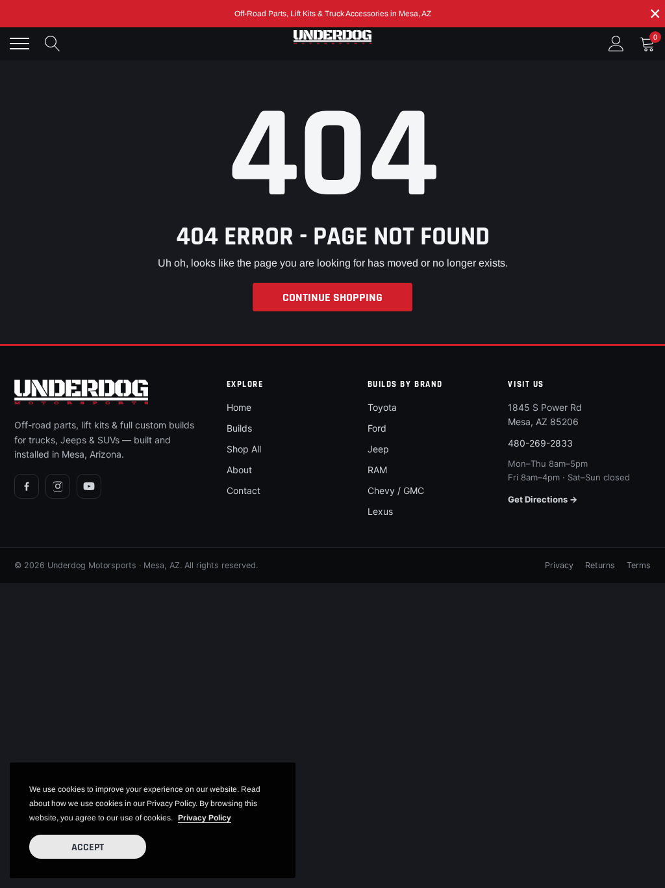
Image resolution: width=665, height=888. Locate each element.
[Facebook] (26, 486)
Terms (639, 565)
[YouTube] (89, 486)
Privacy (559, 565)
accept (87, 847)
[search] (52, 43)
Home (239, 407)
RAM (377, 469)
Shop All (244, 448)
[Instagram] (57, 486)
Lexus (380, 511)
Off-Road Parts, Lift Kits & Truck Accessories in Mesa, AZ (332, 13)
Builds (239, 428)
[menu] (19, 43)
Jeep (378, 448)
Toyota (382, 407)
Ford (377, 428)
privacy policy (204, 817)
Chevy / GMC (396, 490)
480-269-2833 (540, 443)
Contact (243, 490)
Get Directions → (542, 499)
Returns (600, 565)
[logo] (332, 37)
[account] (616, 43)
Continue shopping (332, 297)
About (239, 469)
